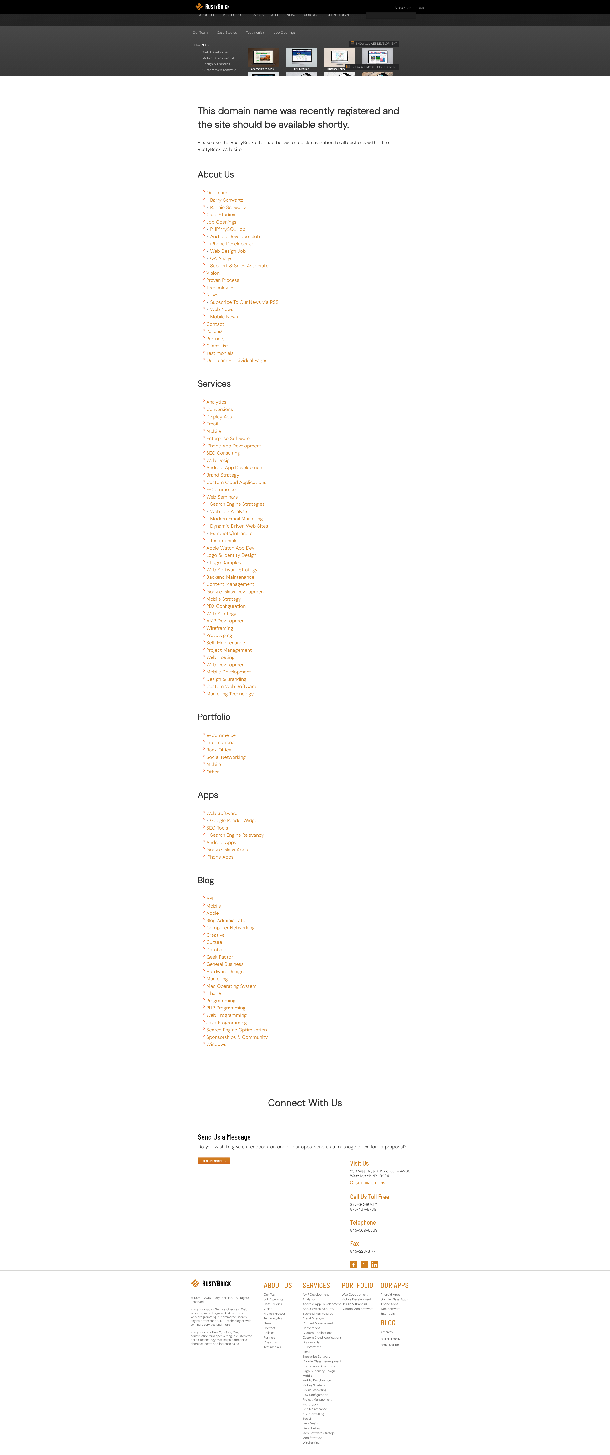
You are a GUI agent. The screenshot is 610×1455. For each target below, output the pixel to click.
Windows (216, 1044)
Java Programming (226, 1022)
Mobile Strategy (223, 599)
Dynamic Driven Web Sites (239, 526)
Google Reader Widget (234, 820)
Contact (215, 324)
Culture (214, 942)
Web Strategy (221, 613)
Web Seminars (222, 497)
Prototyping (219, 635)
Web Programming (226, 1015)
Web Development (216, 52)
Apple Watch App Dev (230, 548)
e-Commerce (221, 735)
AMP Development (226, 621)
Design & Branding (216, 64)
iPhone (213, 993)
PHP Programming (225, 1008)
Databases (218, 949)
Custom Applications (317, 1333)
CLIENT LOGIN (338, 15)
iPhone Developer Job (233, 244)
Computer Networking (230, 927)
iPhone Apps (220, 857)
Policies (214, 331)
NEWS (291, 15)
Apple (212, 913)
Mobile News (224, 317)
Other (212, 772)
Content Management (230, 584)
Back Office (218, 750)
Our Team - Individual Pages (236, 360)
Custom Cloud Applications (236, 482)
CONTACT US (390, 1345)
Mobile (213, 431)
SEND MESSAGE (213, 1161)
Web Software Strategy (232, 570)
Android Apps (221, 842)
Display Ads (219, 417)
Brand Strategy (222, 475)
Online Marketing (314, 1390)
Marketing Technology (230, 694)
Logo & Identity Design (231, 555)
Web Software (221, 813)
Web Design (219, 460)
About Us (207, 15)
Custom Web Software (219, 70)
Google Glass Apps (227, 849)
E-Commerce (221, 489)
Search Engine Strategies (237, 504)
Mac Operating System (231, 986)
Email (212, 424)
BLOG (388, 1322)
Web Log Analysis (229, 511)
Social (307, 1419)
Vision (213, 273)
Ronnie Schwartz (228, 207)
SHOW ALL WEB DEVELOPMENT (376, 44)
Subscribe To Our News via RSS (244, 302)
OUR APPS (395, 1285)
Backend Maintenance (230, 577)
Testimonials (255, 32)
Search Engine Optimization (236, 1030)
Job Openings (284, 32)
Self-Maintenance (225, 643)
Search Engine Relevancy (237, 835)
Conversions (219, 409)
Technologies (220, 287)
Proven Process (222, 280)
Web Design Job (228, 251)
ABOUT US (278, 1285)
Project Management (229, 650)
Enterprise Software (228, 438)
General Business (225, 964)
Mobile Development (218, 58)
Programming (220, 1001)
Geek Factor (219, 957)
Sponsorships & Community (237, 1037)
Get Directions (370, 1183)
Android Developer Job (235, 236)
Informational (220, 742)
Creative (215, 935)
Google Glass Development (235, 591)
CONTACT (311, 15)
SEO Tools (217, 828)
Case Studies (227, 32)
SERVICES (256, 15)
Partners (215, 339)
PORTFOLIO (232, 15)
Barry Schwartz (226, 200)
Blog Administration (227, 920)
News (212, 295)
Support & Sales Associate (239, 266)
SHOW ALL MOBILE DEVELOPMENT (374, 67)
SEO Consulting (223, 453)
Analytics (216, 402)
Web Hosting (220, 657)
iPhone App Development (233, 446)
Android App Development (235, 467)
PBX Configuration (226, 606)
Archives (387, 1332)
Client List (217, 346)
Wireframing (219, 628)
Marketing (217, 979)
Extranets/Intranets (231, 533)
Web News (221, 309)
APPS (275, 15)
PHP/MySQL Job (227, 229)
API (209, 898)
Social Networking (226, 757)
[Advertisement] (284, 83)
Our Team (200, 32)
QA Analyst (222, 258)
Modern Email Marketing (236, 518)
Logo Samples (225, 562)
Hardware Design (225, 971)
